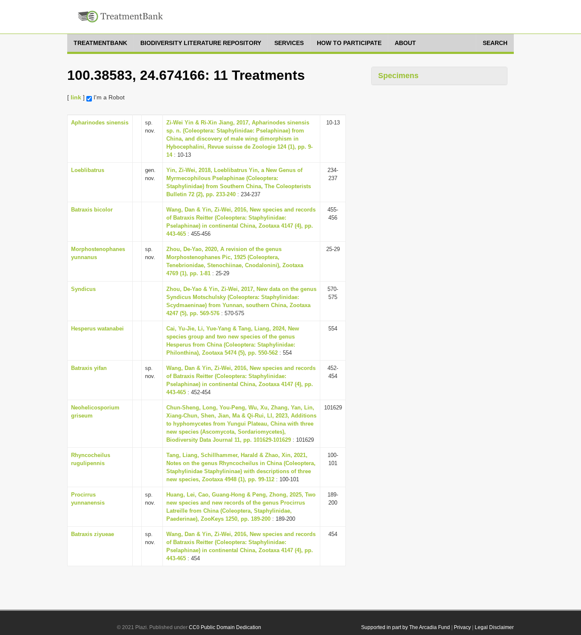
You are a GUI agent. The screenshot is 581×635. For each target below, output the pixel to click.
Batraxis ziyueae (92, 534)
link (76, 97)
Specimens (398, 75)
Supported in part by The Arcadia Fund (405, 627)
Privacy (462, 627)
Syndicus (83, 289)
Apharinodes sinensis (99, 122)
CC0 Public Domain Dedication (225, 627)
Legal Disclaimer (494, 627)
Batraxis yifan (89, 368)
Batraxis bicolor (92, 209)
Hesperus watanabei (97, 328)
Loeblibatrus (87, 170)
